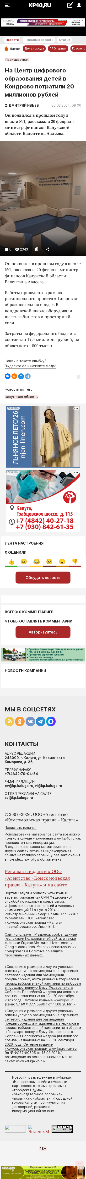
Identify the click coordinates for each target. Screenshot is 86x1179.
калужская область (21, 397)
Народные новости (38, 40)
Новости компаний (25, 670)
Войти (78, 5)
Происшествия (16, 59)
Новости (12, 40)
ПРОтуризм (58, 48)
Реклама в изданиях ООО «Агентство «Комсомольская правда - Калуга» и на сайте (37, 878)
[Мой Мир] (21, 376)
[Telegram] (28, 376)
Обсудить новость (43, 577)
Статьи (64, 40)
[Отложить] (36, 249)
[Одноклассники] (14, 376)
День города (34, 48)
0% (11, 561)
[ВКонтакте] (8, 376)
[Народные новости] (70, 5)
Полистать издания (21, 827)
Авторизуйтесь (43, 632)
